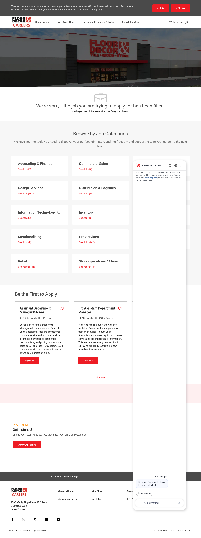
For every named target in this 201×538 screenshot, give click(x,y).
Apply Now (29, 360)
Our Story (97, 491)
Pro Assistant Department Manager (96, 310)
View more (100, 377)
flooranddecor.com (68, 499)
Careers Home (66, 491)
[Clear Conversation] (170, 165)
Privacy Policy (160, 530)
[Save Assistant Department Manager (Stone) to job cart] (61, 308)
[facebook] (12, 519)
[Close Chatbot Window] (181, 165)
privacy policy (151, 177)
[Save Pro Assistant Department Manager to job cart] (120, 308)
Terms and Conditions (180, 530)
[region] (159, 334)
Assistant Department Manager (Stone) (35, 310)
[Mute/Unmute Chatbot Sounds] (175, 165)
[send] (179, 503)
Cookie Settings (90, 9)
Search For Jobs (130, 22)
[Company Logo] (22, 22)
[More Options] (140, 503)
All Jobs (96, 499)
